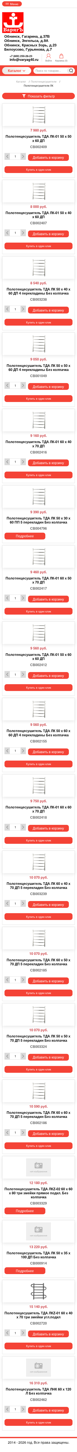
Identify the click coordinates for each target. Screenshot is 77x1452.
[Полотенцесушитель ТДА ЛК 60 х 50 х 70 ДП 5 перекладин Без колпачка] (38, 938)
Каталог (14, 70)
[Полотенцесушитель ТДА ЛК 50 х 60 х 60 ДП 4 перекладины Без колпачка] (38, 709)
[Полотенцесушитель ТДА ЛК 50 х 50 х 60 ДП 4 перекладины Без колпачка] (38, 344)
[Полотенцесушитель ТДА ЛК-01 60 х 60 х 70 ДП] (38, 786)
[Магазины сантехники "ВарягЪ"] (13, 22)
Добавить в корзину (48, 157)
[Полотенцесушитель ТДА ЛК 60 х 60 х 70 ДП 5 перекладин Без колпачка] (38, 1091)
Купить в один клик (38, 169)
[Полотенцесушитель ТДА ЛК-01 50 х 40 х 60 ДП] (38, 191)
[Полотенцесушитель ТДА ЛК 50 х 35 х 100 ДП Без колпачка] (38, 1231)
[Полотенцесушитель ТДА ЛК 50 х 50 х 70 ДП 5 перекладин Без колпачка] (38, 1015)
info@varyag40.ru (24, 59)
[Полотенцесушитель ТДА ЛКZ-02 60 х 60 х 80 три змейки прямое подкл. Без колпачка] (38, 1167)
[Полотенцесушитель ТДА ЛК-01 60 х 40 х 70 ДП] (38, 420)
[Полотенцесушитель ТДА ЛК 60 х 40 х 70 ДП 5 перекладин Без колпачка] (38, 862)
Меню (14, 4)
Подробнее (25, 536)
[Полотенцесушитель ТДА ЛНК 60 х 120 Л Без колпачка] (38, 1368)
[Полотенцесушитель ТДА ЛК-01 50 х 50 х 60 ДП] (38, 115)
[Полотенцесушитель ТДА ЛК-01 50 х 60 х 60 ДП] (38, 633)
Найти (71, 70)
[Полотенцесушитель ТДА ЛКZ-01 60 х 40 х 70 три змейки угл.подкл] (38, 1291)
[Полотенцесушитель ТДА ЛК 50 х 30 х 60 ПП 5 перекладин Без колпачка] (38, 497)
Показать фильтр (41, 96)
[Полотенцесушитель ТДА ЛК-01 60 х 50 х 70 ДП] (38, 557)
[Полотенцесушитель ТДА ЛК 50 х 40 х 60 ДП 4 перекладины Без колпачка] (38, 268)
